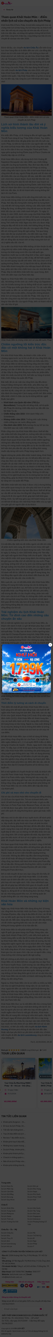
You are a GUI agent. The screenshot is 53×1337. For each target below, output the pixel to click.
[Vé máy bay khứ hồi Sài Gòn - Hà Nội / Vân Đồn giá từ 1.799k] (26, 668)
